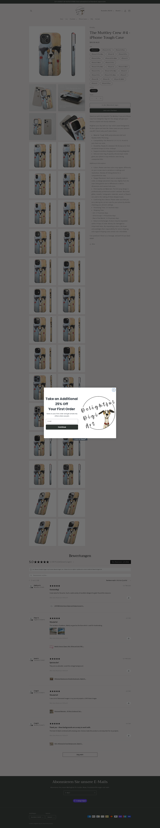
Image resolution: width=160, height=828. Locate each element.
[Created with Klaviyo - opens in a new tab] (80, 439)
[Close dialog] (113, 390)
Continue (62, 427)
